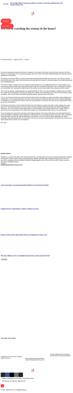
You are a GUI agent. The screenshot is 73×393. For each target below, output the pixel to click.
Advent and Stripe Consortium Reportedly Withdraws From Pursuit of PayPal (24, 185)
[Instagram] (3, 375)
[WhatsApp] (1, 64)
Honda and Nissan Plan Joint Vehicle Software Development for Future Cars (24, 235)
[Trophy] (16, 375)
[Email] (1, 69)
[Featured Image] (12, 355)
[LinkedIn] (1, 66)
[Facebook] (1, 61)
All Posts (3, 163)
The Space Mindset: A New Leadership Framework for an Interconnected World (25, 255)
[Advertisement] (36, 43)
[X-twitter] (12, 375)
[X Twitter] (1, 62)
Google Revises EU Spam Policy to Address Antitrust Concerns (20, 209)
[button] (36, 8)
